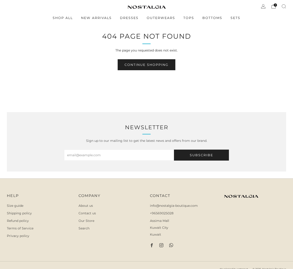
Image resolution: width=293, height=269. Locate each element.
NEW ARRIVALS (96, 18)
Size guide (15, 206)
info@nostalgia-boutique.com (174, 206)
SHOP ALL (63, 18)
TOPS (188, 18)
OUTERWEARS (161, 18)
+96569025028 (162, 213)
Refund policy (18, 221)
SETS (235, 18)
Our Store (86, 221)
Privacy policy (18, 236)
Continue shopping (146, 65)
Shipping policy (19, 213)
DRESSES (129, 18)
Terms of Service (20, 228)
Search (84, 228)
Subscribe (201, 155)
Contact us (87, 213)
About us (86, 206)
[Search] (284, 6)
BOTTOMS (212, 18)
